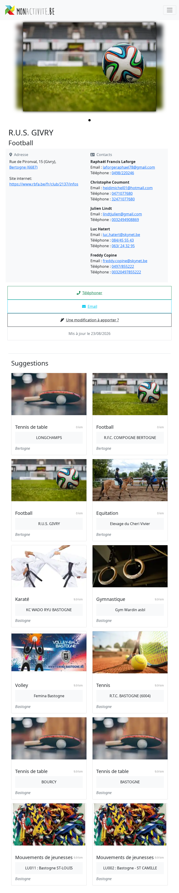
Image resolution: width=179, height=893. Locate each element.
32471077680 (123, 199)
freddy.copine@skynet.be (125, 260)
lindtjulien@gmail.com (122, 214)
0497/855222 (123, 266)
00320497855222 (126, 272)
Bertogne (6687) (23, 167)
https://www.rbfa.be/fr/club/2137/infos (43, 184)
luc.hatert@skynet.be (121, 234)
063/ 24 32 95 (123, 245)
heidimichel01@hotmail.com (128, 187)
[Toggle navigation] (169, 10)
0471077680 (122, 193)
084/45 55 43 (123, 240)
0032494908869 (125, 219)
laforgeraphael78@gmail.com (129, 167)
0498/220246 (123, 172)
